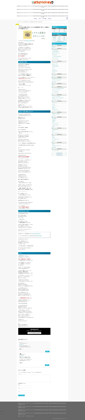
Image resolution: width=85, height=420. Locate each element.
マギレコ (64, 39)
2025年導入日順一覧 (59, 153)
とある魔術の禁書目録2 (55, 51)
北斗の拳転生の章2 (55, 129)
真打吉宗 (53, 104)
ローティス (53, 69)
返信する (47, 351)
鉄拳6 (53, 131)
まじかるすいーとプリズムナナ (56, 145)
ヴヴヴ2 (59, 39)
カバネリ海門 (54, 36)
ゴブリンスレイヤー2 (55, 123)
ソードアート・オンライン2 (56, 80)
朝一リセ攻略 (44, 18)
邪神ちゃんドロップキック (56, 53)
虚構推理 (53, 107)
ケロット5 (53, 72)
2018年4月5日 (39, 235)
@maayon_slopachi (28, 40)
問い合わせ (49, 18)
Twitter (40, 18)
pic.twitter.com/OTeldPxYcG (35, 233)
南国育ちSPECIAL (54, 70)
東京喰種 (54, 37)
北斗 (59, 36)
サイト (19, 391)
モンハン (54, 39)
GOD (64, 38)
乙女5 (64, 37)
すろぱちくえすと (59, 418)
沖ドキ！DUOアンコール (55, 139)
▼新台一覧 (35, 18)
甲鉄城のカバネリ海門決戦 (56, 113)
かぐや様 (54, 38)
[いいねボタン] (20, 349)
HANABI (53, 126)
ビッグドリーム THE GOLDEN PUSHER (57, 88)
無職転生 (53, 137)
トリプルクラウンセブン (55, 110)
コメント (20, 374)
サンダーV (53, 115)
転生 (64, 36)
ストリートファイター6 (55, 59)
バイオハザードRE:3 (55, 91)
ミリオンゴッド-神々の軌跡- (56, 96)
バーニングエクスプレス (55, 150)
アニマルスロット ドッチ (55, 99)
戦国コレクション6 (55, 64)
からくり (59, 38)
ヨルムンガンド (54, 105)
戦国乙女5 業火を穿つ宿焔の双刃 (56, 78)
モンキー (54, 40)
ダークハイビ (54, 75)
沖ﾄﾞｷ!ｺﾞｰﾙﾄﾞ (59, 40)
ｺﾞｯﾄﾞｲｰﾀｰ (59, 37)
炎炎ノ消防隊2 (54, 118)
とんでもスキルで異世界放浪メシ (57, 56)
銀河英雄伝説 (54, 147)
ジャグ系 (64, 40)
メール (19, 388)
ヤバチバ (53, 67)
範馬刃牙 (53, 121)
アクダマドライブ (54, 102)
